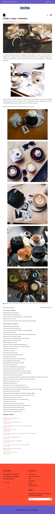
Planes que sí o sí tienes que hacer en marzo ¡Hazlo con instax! (16, 346)
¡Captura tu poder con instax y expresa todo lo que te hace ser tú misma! (18, 395)
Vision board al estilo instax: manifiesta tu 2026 (13, 354)
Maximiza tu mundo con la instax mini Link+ (12, 340)
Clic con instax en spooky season (10, 364)
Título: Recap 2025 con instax (9, 356)
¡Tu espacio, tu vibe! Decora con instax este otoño (13, 368)
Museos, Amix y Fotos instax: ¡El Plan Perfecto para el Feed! (16, 387)
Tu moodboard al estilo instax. (9, 401)
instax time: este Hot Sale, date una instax (12, 336)
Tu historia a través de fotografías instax (11, 314)
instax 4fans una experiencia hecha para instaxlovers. (14, 366)
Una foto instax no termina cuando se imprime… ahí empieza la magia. (17, 316)
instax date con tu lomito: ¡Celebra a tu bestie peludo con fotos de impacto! (19, 379)
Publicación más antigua (9, 307)
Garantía (30, 483)
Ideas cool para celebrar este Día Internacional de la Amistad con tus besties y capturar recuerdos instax (25, 377)
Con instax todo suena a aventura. (10, 348)
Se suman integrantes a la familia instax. (11, 360)
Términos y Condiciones (34, 476)
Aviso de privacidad (33, 485)
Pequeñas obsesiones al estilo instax (11, 312)
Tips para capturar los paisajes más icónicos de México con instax (17, 370)
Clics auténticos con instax (9, 350)
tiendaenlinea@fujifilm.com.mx (11, 1)
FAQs (30, 478)
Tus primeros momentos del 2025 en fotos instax (13, 403)
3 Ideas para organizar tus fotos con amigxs (12, 397)
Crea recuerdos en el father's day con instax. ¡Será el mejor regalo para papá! (19, 320)
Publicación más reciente (45, 307)
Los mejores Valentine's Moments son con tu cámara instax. (15, 399)
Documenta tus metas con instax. (10, 352)
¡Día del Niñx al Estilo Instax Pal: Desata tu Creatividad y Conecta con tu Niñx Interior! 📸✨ (22, 389)
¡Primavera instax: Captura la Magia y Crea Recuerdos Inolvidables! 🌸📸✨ (19, 393)
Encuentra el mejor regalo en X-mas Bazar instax (13, 407)
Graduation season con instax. (9, 318)
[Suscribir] (51, 499)
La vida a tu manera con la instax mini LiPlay (12, 411)
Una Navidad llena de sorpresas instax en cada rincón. (14, 358)
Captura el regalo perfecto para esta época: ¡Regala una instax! (16, 405)
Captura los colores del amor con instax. (11, 381)
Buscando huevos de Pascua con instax (11, 391)
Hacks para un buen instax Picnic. (10, 383)
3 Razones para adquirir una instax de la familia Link (14, 409)
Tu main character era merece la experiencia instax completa (16, 338)
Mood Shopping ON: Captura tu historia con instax (13, 362)
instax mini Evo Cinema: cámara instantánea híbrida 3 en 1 (15, 344)
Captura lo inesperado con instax (10, 342)
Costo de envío (32, 474)
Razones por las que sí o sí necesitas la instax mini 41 (14, 385)
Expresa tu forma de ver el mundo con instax (12, 375)
